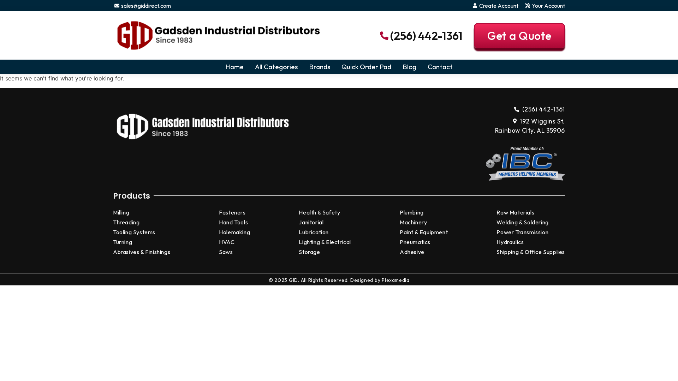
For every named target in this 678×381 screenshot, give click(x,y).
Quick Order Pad (366, 66)
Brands (319, 66)
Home (234, 66)
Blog (409, 66)
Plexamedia (395, 280)
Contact (440, 66)
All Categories (276, 66)
